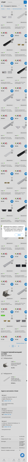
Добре (19, 234)
